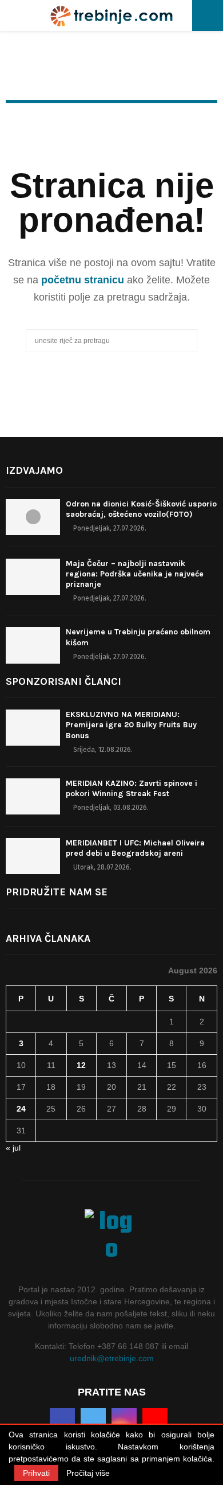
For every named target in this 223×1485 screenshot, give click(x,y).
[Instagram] (124, 1420)
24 (21, 1108)
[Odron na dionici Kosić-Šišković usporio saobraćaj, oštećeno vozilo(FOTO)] (33, 517)
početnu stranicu (82, 280)
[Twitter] (93, 1420)
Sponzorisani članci (63, 681)
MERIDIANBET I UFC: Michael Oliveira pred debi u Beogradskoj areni (135, 848)
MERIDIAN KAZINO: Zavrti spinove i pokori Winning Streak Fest (131, 788)
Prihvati (36, 1473)
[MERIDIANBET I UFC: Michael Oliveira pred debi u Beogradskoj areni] (33, 856)
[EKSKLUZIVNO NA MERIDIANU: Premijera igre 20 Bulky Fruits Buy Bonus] (33, 728)
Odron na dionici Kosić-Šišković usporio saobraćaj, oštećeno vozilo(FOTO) (141, 509)
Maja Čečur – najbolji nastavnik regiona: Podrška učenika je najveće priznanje (135, 574)
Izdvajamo (34, 470)
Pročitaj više (88, 1473)
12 (81, 1065)
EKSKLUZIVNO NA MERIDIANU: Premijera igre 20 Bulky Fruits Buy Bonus (131, 725)
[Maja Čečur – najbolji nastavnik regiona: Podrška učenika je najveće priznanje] (33, 577)
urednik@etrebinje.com (112, 1358)
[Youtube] (155, 1420)
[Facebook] (62, 1420)
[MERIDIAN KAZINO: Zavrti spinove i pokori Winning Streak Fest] (33, 796)
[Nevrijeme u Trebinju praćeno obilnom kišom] (33, 645)
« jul (13, 1147)
